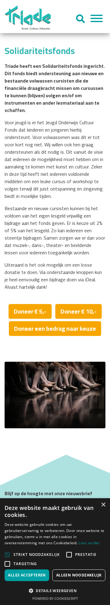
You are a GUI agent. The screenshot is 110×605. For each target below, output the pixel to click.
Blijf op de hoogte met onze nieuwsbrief (48, 493)
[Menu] (96, 19)
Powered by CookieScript (55, 598)
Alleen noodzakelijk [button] (79, 575)
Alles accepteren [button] (27, 575)
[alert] (55, 551)
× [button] (103, 505)
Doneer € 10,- (79, 311)
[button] (55, 591)
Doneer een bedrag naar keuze (55, 328)
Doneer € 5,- (30, 311)
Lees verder (89, 542)
